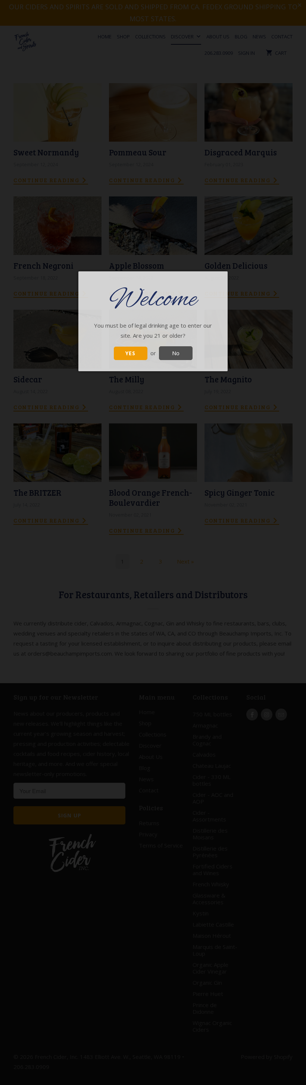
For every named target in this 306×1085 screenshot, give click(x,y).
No (175, 353)
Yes (130, 353)
